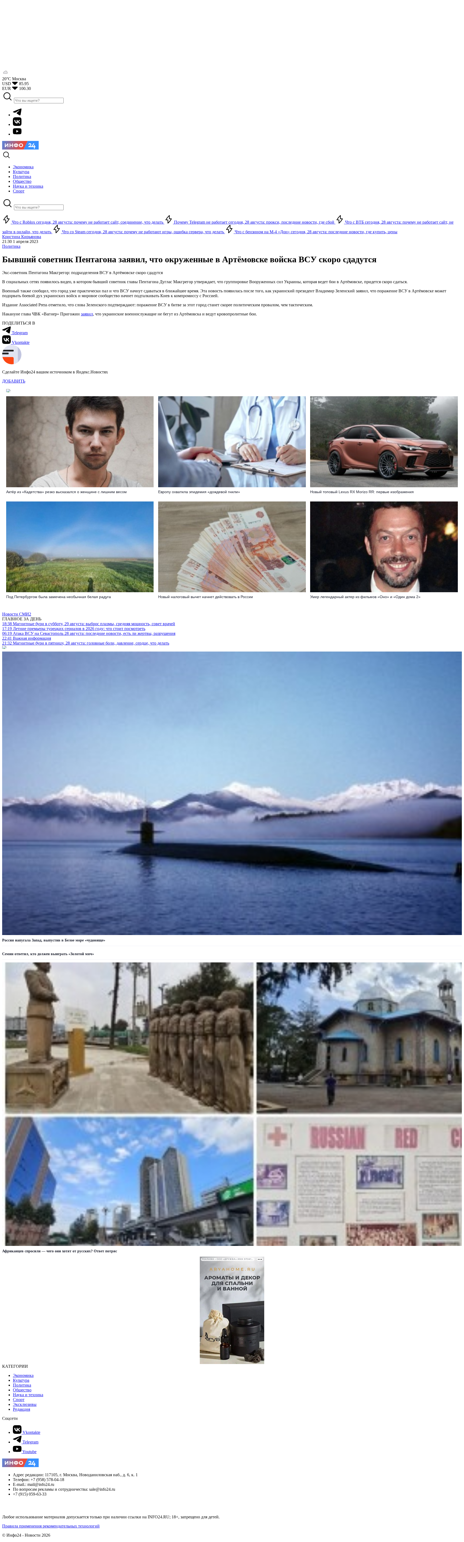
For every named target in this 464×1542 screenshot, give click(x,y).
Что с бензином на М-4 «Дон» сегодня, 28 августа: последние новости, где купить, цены (315, 232)
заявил (87, 314)
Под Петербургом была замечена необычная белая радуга (58, 597)
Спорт (18, 1399)
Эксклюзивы (25, 1404)
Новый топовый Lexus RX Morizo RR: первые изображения (362, 492)
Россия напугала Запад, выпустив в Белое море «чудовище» (53, 940)
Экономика (23, 1375)
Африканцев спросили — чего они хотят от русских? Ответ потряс (59, 1251)
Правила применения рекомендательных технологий (51, 1526)
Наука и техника (28, 1394)
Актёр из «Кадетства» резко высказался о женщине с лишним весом (66, 492)
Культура (21, 1380)
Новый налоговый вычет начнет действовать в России (205, 597)
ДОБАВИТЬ (13, 381)
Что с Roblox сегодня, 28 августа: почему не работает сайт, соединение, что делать (87, 222)
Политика (11, 246)
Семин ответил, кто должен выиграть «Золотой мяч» (48, 954)
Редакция (21, 1409)
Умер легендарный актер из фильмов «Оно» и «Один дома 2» (365, 597)
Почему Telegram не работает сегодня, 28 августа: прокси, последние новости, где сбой (254, 222)
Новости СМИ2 (16, 614)
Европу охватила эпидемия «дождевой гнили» (199, 492)
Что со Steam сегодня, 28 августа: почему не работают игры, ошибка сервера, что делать (143, 232)
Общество (22, 1390)
